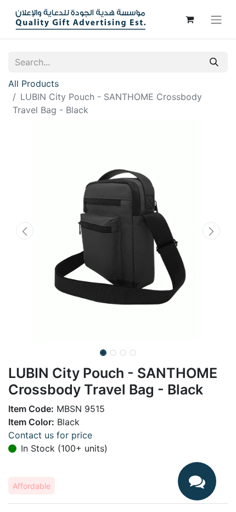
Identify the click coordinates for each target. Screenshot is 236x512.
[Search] (214, 62)
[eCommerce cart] (189, 19)
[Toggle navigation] (216, 19)
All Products (33, 83)
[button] (24, 231)
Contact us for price (50, 435)
